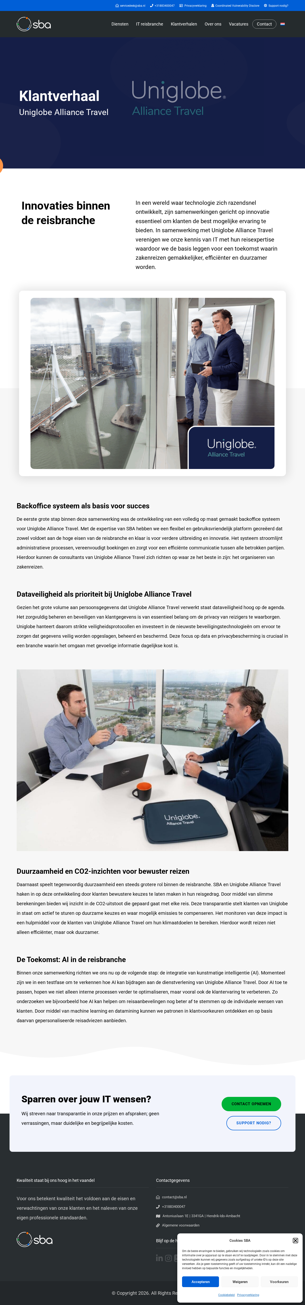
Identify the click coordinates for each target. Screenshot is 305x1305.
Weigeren (240, 1282)
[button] (295, 1240)
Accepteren (201, 1282)
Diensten (120, 23)
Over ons (213, 23)
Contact (264, 24)
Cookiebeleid (226, 1295)
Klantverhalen (184, 23)
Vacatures (238, 23)
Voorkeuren (279, 1282)
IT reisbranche (149, 23)
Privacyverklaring (248, 1295)
